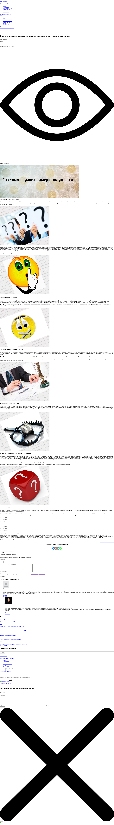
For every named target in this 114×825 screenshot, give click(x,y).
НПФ (1, 619)
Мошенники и (7, 9)
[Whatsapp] (60, 547)
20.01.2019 (7, 614)
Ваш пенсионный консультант (7, 28)
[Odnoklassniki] (56, 547)
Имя (1, 559)
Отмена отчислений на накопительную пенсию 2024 (12, 626)
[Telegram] (58, 547)
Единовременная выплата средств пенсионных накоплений (13, 644)
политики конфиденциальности (38, 574)
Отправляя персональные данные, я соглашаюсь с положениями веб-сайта (25, 574)
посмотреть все (3, 645)
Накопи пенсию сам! (7, 8)
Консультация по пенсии (5, 14)
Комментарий (3, 571)
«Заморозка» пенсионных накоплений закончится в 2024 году (14, 630)
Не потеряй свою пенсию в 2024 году (8, 621)
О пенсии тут (6, 7)
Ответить (5, 595)
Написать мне (6, 12)
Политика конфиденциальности (10, 674)
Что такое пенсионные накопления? (8, 635)
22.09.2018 (5, 596)
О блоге (4, 673)
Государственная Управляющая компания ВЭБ (10, 639)
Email (1, 561)
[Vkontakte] (53, 547)
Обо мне (4, 10)
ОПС (1, 30)
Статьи (4, 6)
